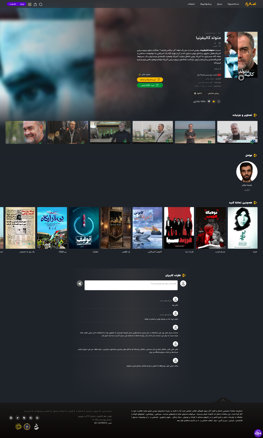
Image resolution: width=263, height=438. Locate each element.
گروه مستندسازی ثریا (206, 82)
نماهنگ (239, 417)
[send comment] (80, 283)
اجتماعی (154, 417)
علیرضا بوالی (209, 78)
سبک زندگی (176, 417)
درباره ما (27, 411)
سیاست (196, 86)
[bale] (23, 418)
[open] (243, 228)
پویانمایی (149, 414)
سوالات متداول (59, 411)
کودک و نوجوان (189, 417)
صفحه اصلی (107, 411)
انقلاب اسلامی (206, 420)
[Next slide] (8, 229)
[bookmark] (232, 211)
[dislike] (209, 101)
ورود (22, 4)
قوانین (70, 411)
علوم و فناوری (165, 417)
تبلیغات (191, 4)
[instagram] (11, 418)
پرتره (203, 86)
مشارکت (79, 411)
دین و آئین (222, 420)
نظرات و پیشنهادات (42, 411)
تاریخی (231, 420)
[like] (214, 101)
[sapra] (27, 427)
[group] (237, 132)
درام (215, 420)
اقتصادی (239, 420)
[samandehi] (36, 427)
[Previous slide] (254, 229)
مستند (210, 86)
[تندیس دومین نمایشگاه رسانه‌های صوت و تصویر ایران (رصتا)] (18, 427)
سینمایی (158, 414)
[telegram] (17, 418)
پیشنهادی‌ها (205, 4)
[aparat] (36, 418)
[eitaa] (30, 418)
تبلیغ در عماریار (92, 411)
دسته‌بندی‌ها (233, 4)
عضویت (12, 4)
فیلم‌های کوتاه (138, 414)
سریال (219, 4)
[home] (251, 4)
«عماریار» (239, 410)
